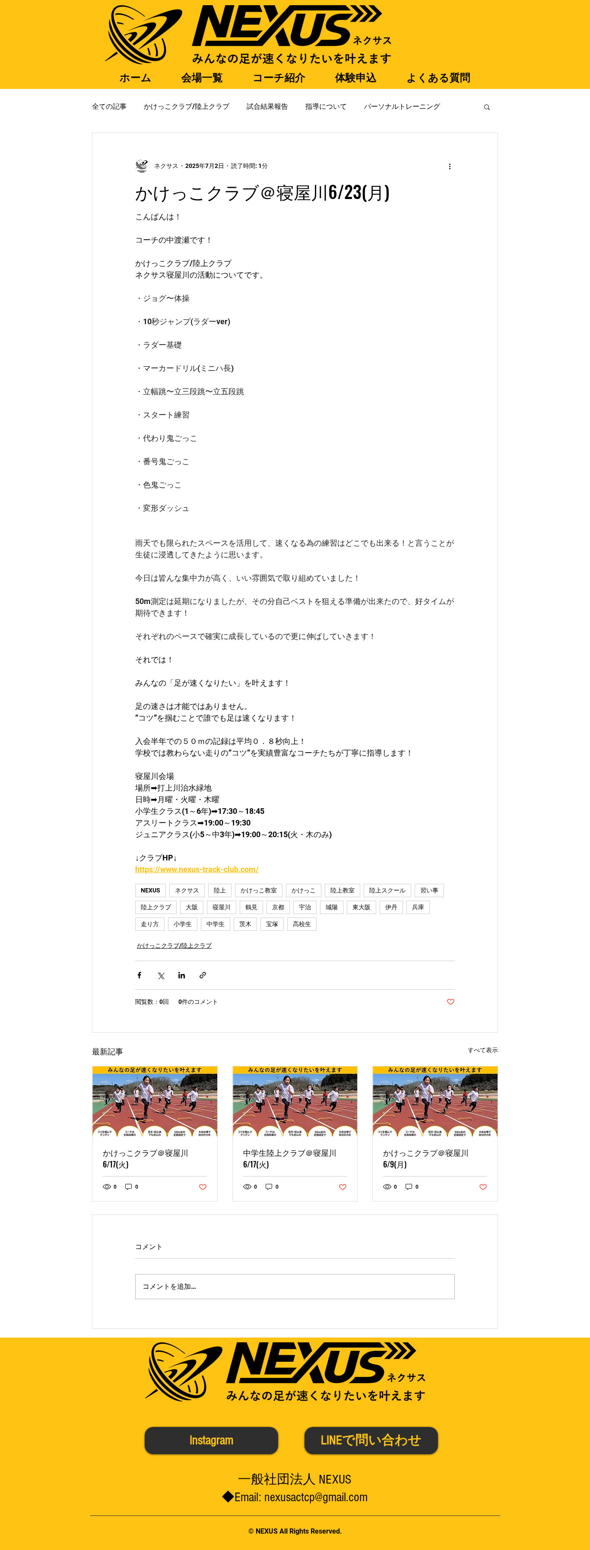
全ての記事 (109, 106)
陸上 (220, 890)
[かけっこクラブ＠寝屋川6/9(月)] (435, 1101)
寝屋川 (222, 907)
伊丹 (391, 907)
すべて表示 (483, 1050)
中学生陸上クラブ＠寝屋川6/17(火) (289, 1158)
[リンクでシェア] (203, 975)
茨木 (245, 924)
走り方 (150, 924)
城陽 (332, 907)
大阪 (192, 907)
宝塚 (272, 924)
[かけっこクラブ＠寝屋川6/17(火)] (154, 1101)
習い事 (429, 890)
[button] (487, 106)
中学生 (215, 924)
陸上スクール (387, 890)
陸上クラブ (156, 907)
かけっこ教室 (259, 890)
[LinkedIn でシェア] (182, 975)
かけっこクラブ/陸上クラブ (186, 106)
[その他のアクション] (449, 166)
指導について (326, 106)
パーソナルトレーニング (402, 106)
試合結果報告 (267, 106)
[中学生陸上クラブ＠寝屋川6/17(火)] (295, 1101)
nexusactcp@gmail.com (316, 1497)
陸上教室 (342, 890)
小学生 (183, 924)
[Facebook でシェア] (139, 975)
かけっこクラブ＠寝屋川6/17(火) (145, 1158)
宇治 (305, 907)
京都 (278, 907)
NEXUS (150, 890)
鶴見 (251, 907)
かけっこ (304, 890)
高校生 (302, 924)
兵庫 (418, 907)
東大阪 (361, 907)
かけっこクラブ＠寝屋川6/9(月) (426, 1158)
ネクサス (187, 890)
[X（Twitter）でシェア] (160, 975)
